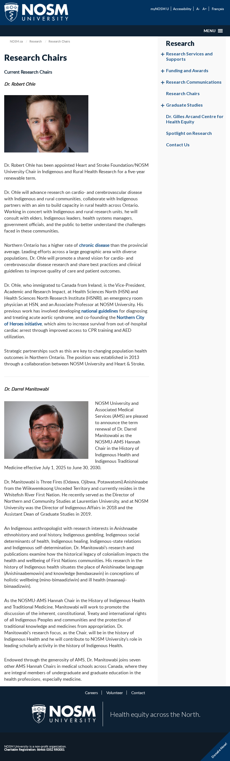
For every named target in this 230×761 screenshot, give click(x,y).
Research (35, 41)
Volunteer (114, 692)
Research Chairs (183, 93)
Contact (138, 692)
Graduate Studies (184, 104)
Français (218, 8)
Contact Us (178, 144)
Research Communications (194, 81)
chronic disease (94, 245)
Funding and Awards (187, 70)
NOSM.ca (16, 41)
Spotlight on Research (189, 133)
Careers (91, 692)
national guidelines (99, 311)
